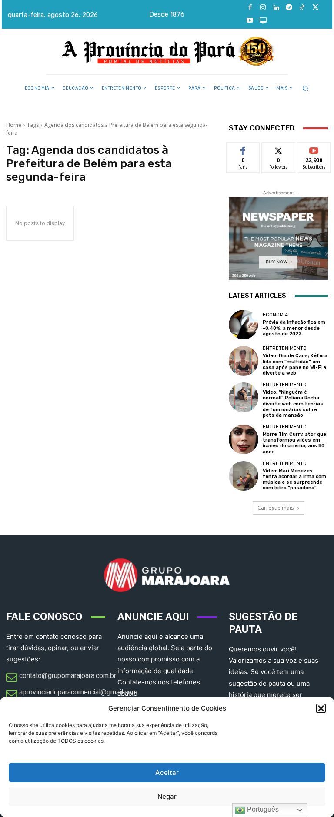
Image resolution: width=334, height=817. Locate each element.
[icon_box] (61, 678)
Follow (278, 149)
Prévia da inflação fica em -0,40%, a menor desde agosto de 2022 (294, 327)
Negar (167, 796)
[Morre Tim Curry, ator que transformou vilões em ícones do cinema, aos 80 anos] (243, 439)
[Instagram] (263, 7)
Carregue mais (275, 507)
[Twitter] (315, 7)
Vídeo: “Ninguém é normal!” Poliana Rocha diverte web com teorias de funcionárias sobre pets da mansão (293, 403)
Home (13, 125)
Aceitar (167, 772)
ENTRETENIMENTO (285, 348)
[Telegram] (289, 7)
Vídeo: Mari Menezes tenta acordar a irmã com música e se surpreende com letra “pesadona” (294, 479)
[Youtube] (250, 20)
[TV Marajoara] (263, 20)
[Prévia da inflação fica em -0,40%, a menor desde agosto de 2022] (243, 324)
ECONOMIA (275, 314)
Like (243, 149)
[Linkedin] (276, 7)
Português (262, 809)
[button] (321, 708)
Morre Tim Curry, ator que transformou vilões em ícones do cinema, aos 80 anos (294, 443)
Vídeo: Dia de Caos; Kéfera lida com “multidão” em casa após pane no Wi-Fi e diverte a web (295, 364)
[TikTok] (302, 7)
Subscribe (314, 149)
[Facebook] (250, 7)
